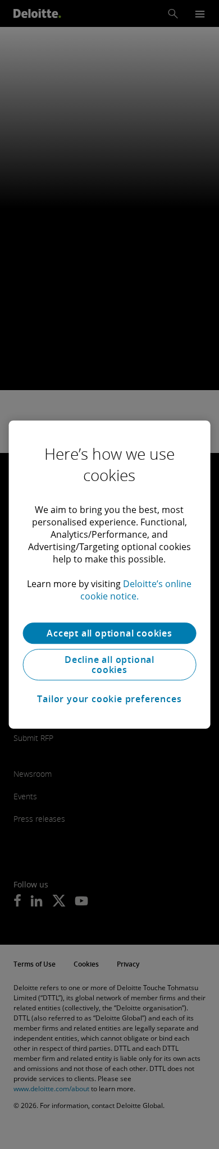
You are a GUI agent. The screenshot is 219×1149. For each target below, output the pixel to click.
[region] (110, 574)
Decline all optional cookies (109, 664)
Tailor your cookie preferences (109, 699)
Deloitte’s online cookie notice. (136, 590)
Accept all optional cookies (109, 633)
